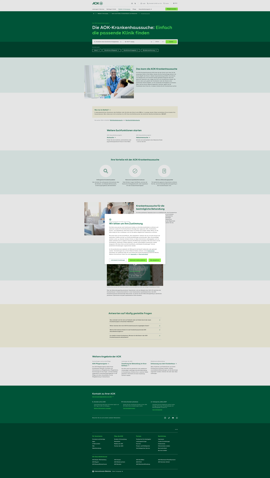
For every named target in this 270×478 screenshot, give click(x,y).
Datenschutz (150, 250)
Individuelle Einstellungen (118, 260)
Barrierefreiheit (143, 254)
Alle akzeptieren (154, 260)
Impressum (134, 254)
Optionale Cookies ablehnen (137, 260)
